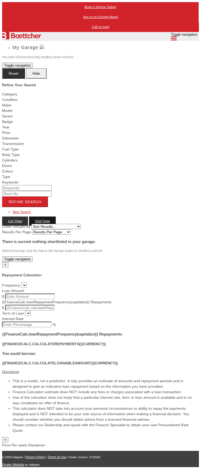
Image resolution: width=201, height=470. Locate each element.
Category (9, 94)
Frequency (11, 285)
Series (7, 116)
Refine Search (25, 202)
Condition (10, 100)
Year (6, 127)
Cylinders (10, 160)
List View (15, 221)
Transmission (13, 144)
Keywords (10, 182)
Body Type (11, 155)
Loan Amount (13, 291)
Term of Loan (13, 313)
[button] (100, 372)
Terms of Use (57, 457)
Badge (7, 122)
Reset (13, 73)
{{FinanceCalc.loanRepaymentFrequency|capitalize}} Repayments (56, 302)
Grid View (42, 221)
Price (6, 133)
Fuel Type (10, 149)
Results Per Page (16, 232)
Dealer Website (13, 465)
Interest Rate (13, 319)
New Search (22, 212)
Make (6, 105)
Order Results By (16, 226)
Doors (7, 166)
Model (7, 111)
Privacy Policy (35, 457)
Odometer (10, 138)
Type (6, 177)
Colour (7, 171)
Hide (36, 73)
